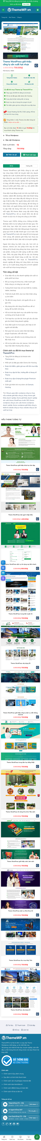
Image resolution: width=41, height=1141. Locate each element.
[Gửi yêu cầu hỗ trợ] (3, 568)
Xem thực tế (21, 56)
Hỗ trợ (16, 1030)
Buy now (29, 155)
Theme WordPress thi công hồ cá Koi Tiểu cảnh (20, 812)
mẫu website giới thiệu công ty (13, 395)
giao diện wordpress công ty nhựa (23, 393)
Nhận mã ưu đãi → (14, 122)
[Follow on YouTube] (17, 1124)
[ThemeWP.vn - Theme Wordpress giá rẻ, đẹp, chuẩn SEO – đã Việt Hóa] (19, 9)
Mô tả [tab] (11, 166)
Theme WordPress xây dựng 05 (20, 663)
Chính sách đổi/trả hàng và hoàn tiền (16, 1088)
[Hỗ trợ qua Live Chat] (3, 562)
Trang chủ (4, 17)
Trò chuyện (32, 1111)
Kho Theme (12, 17)
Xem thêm (26, 4)
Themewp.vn (9, 359)
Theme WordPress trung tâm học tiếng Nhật (20, 762)
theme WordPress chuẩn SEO (19, 400)
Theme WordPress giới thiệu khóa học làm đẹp (20, 465)
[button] (3, 10)
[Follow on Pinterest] (14, 1124)
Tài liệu (10, 1025)
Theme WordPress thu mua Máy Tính (20, 960)
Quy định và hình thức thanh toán (15, 1077)
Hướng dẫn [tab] (29, 166)
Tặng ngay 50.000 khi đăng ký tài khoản (18, 93)
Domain (30, 385)
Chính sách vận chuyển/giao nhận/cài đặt (17, 1081)
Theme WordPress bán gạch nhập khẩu (20, 515)
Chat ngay (32, 1118)
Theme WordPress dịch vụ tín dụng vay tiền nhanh (20, 564)
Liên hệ (25, 1030)
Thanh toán (21, 1025)
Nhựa (25, 395)
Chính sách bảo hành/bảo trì (13, 1084)
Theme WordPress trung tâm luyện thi (20, 614)
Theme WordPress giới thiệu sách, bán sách (20, 861)
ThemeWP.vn (11, 214)
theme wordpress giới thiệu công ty (24, 405)
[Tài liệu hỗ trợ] (3, 578)
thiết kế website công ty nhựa (13, 408)
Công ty (19, 17)
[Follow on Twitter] (10, 1124)
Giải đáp (32, 1025)
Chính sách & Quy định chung (14, 1074)
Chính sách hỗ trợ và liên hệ (13, 1092)
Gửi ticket (33, 1104)
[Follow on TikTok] (7, 1124)
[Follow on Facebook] (3, 1124)
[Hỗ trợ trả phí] (3, 573)
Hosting (8, 387)
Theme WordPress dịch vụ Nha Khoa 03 (20, 911)
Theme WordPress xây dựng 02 (20, 1010)
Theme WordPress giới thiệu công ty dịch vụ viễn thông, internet (20, 713)
